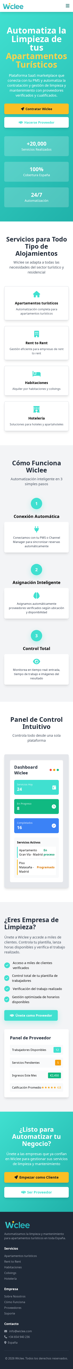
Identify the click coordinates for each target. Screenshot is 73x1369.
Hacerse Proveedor (39, 122)
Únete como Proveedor (33, 1015)
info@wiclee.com (20, 1331)
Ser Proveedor (39, 1192)
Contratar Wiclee (39, 109)
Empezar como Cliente (39, 1177)
